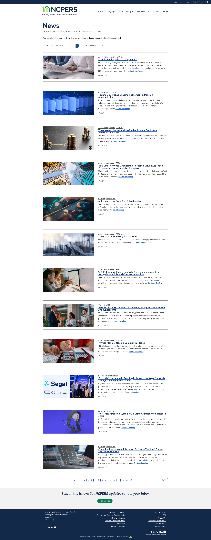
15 (127, 480)
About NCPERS (160, 11)
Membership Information (157, 521)
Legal (130, 536)
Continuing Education (117, 518)
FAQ (164, 515)
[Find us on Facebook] (46, 527)
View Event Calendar (117, 512)
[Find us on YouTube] (52, 527)
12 (114, 480)
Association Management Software (156, 534)
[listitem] (176, 2)
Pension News (161, 523)
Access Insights (126, 11)
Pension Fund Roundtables (115, 521)
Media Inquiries (160, 526)
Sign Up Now (104, 501)
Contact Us (162, 518)
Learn (101, 11)
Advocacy (121, 523)
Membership (143, 11)
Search (47, 46)
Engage (111, 11)
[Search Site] (208, 2)
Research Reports (118, 526)
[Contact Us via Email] (55, 527)
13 (118, 480)
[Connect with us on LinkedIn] (49, 527)
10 (106, 480)
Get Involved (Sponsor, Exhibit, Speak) (111, 515)
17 (135, 480)
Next (164, 480)
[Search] (77, 46)
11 (110, 480)
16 (131, 480)
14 (123, 480)
